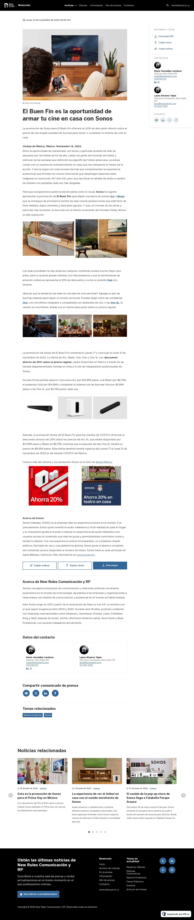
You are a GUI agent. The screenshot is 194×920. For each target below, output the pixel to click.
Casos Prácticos (135, 881)
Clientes (83, 5)
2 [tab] (93, 832)
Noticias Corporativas (133, 872)
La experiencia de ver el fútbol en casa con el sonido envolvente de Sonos (95, 798)
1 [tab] (89, 832)
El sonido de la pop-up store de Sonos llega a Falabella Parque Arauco (148, 798)
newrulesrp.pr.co (179, 5)
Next (183, 795)
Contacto (129, 5)
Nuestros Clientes (136, 867)
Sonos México (104, 462)
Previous (10, 795)
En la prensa (105, 872)
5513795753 (32, 665)
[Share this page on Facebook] (55, 693)
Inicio (102, 864)
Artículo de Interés (137, 889)
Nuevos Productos (33, 715)
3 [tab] (97, 832)
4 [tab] (101, 832)
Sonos (48, 715)
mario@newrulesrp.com (37, 662)
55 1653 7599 (86, 665)
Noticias (69, 5)
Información (96, 5)
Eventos (131, 885)
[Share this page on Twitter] (36, 693)
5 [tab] (105, 832)
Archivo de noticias (109, 868)
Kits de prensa (113, 5)
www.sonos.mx (86, 554)
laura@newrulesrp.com (90, 662)
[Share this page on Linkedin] (45, 693)
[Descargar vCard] (68, 646)
